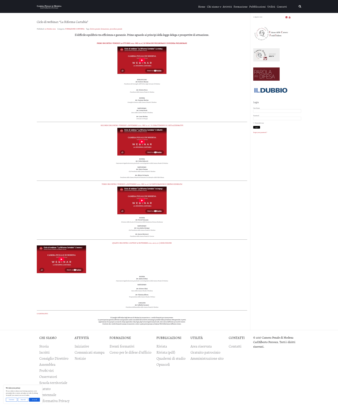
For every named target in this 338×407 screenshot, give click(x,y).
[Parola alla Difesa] (266, 73)
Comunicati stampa (90, 352)
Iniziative (82, 346)
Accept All (34, 399)
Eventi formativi (121, 346)
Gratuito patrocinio (205, 352)
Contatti (235, 346)
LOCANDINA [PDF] (42, 314)
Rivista (161, 346)
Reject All (23, 399)
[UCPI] (270, 32)
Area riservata (201, 346)
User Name (256, 108)
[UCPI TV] (266, 54)
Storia (44, 346)
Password (256, 116)
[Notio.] (49, 6)
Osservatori (48, 376)
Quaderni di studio (171, 358)
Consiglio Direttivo (53, 358)
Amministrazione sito (207, 358)
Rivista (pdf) (165, 352)
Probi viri (46, 370)
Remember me (259, 123)
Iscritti (44, 352)
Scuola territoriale (53, 382)
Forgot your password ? (260, 132)
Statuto (45, 388)
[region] (23, 394)
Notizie (80, 358)
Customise (11, 399)
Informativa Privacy (54, 400)
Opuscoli (163, 364)
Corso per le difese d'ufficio (130, 352)
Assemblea (47, 364)
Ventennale (47, 394)
